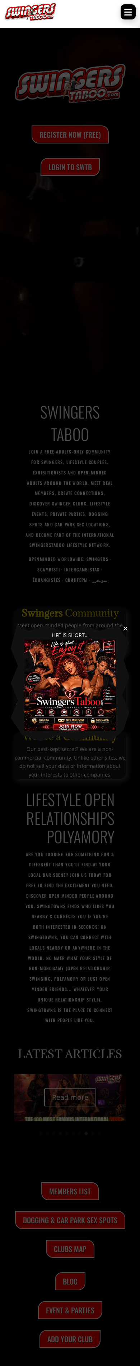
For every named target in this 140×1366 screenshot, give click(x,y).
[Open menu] (128, 11)
